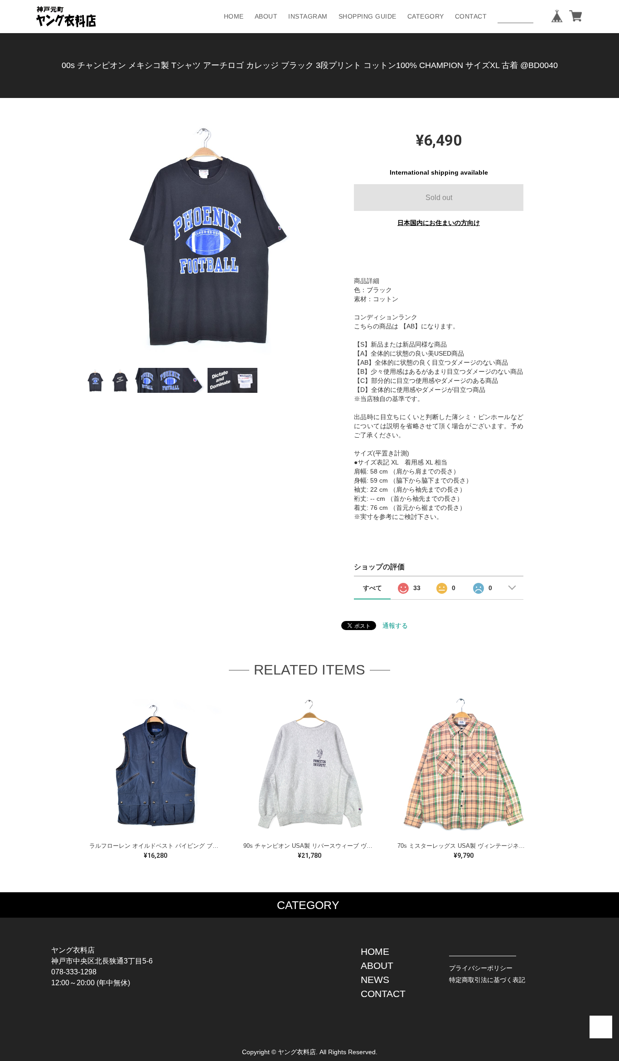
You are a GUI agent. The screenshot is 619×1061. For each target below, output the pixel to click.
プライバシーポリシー (481, 968)
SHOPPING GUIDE (368, 16)
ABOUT (266, 16)
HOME (234, 16)
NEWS (375, 979)
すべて (372, 588)
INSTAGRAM (308, 16)
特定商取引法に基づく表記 (487, 979)
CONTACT (471, 16)
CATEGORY (425, 16)
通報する (395, 625)
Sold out (439, 197)
